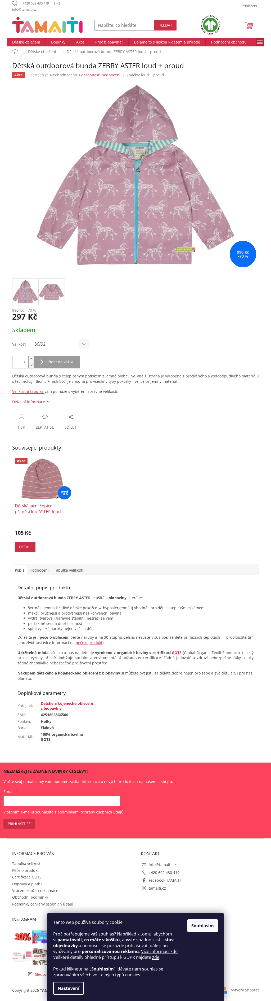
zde (155, 957)
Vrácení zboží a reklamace (35, 890)
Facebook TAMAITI (165, 880)
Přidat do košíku (60, 361)
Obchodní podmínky (30, 897)
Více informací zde (159, 951)
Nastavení (68, 988)
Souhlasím (202, 926)
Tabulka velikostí (27, 863)
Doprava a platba (27, 883)
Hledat (165, 25)
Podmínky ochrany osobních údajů (42, 904)
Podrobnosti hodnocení (99, 74)
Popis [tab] (19, 570)
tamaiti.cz (157, 888)
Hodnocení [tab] (39, 570)
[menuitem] (26, 42)
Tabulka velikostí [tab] (68, 570)
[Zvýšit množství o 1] (31, 359)
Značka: (145, 74)
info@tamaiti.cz (162, 864)
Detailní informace (28, 401)
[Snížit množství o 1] (31, 365)
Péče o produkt (25, 870)
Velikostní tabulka (28, 391)
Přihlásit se (19, 823)
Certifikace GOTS (27, 877)
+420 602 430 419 (164, 872)
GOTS (177, 652)
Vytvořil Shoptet (245, 989)
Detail (25, 546)
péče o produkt (89, 642)
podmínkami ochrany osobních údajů (90, 812)
